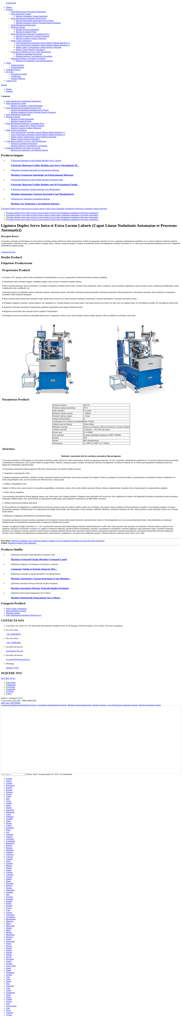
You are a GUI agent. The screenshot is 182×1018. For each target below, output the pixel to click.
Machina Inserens (99, 705)
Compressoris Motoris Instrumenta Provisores (19, 705)
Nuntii (8, 63)
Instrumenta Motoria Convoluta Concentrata (28, 58)
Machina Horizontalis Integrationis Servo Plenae (35, 21)
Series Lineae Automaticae (21, 41)
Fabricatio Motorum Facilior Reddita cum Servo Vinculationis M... (45, 165)
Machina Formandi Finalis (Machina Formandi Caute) (39, 559)
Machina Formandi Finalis (26, 32)
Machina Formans (18, 27)
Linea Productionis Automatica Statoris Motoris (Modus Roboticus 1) (43, 43)
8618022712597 (12, 668)
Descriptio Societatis (19, 74)
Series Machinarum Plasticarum (23, 25)
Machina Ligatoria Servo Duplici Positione (32, 36)
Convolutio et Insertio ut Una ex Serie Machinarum (31, 52)
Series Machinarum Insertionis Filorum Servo (28, 18)
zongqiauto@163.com (14, 651)
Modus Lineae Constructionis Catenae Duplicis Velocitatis (38, 47)
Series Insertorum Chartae (21, 14)
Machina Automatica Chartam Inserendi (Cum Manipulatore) (42, 194)
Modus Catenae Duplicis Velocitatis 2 (30, 50)
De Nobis (9, 72)
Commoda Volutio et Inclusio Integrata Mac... (34, 569)
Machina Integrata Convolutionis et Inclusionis (34, 56)
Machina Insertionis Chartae (150, 705)
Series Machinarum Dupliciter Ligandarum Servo (30, 34)
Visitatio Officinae (18, 78)
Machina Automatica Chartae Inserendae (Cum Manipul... (41, 578)
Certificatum (16, 76)
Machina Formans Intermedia (27, 29)
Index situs (5, 703)
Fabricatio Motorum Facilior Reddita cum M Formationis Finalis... (45, 184)
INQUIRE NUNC (8, 678)
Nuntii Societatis (17, 65)
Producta (9, 9)
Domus (9, 7)
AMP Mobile (15, 703)
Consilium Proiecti (13, 70)
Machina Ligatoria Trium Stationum (22, 543)
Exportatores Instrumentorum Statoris (52, 705)
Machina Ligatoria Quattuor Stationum (31, 38)
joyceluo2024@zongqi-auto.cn (18, 659)
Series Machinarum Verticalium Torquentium (28, 12)
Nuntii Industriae (17, 67)
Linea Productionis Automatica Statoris (122, 705)
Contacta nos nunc (8, 252)
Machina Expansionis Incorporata (29, 54)
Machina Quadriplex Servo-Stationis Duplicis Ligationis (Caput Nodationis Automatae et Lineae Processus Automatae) (58, 541)
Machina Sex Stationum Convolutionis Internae (34, 61)
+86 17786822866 (13, 643)
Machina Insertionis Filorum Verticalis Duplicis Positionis (38, 23)
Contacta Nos (11, 81)
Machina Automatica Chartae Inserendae (32, 16)
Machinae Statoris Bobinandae (79, 705)
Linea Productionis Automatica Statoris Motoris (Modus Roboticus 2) (43, 45)
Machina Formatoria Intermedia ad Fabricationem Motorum (42, 175)
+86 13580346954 (13, 634)
